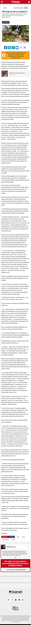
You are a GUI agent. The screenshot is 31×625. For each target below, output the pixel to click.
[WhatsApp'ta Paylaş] (13, 47)
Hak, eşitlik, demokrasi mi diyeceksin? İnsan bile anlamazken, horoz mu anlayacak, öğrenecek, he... (14, 15)
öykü (18, 536)
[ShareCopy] (20, 47)
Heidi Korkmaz (11, 547)
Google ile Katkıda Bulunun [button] (17, 569)
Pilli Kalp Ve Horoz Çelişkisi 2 (14, 11)
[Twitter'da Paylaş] (9, 47)
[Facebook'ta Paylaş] (5, 47)
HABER (4, 7)
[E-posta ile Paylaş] (24, 47)
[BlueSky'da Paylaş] (17, 47)
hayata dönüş (6, 539)
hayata (13, 539)
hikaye (23, 536)
